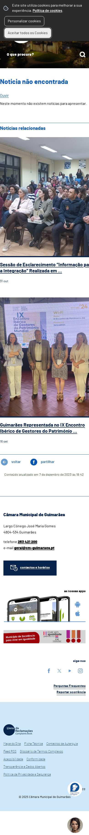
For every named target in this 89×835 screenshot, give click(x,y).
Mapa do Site (12, 743)
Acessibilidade (13, 759)
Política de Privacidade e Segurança (27, 774)
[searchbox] (44, 54)
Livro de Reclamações (18, 730)
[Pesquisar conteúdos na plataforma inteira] (83, 54)
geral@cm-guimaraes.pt (34, 548)
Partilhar (48, 462)
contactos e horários (35, 567)
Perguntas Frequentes (70, 686)
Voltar (16, 462)
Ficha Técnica (33, 743)
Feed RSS (9, 751)
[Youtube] (70, 670)
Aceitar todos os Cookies (28, 33)
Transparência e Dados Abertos (24, 766)
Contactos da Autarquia (62, 743)
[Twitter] (59, 670)
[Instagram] (80, 670)
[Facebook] (49, 670)
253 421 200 (27, 542)
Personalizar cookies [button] (24, 21)
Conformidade (35, 759)
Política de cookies (47, 11)
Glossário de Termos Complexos (41, 751)
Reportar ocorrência (71, 692)
